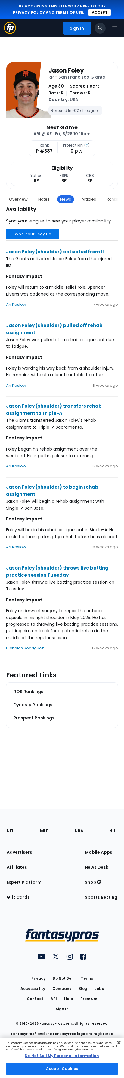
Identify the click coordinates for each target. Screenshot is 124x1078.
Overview (18, 199)
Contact (35, 998)
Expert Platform (24, 882)
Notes (44, 199)
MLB (44, 831)
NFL (10, 831)
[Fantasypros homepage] (10, 32)
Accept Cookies (62, 1068)
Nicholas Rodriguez (25, 648)
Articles (89, 199)
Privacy (38, 978)
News (65, 199)
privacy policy (29, 12)
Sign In (62, 1008)
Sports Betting (101, 897)
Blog (83, 988)
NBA (79, 831)
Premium (88, 998)
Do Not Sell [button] (63, 978)
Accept (99, 12)
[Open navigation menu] (114, 28)
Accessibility (32, 988)
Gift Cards (18, 897)
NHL (113, 831)
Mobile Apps (98, 852)
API (54, 998)
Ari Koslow (16, 304)
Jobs (99, 988)
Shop (91, 882)
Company (61, 988)
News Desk (96, 867)
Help (68, 998)
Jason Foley (66, 70)
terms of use (69, 12)
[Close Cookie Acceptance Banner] (119, 1043)
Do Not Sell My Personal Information (62, 1055)
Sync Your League (32, 234)
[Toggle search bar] (100, 28)
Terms (87, 978)
